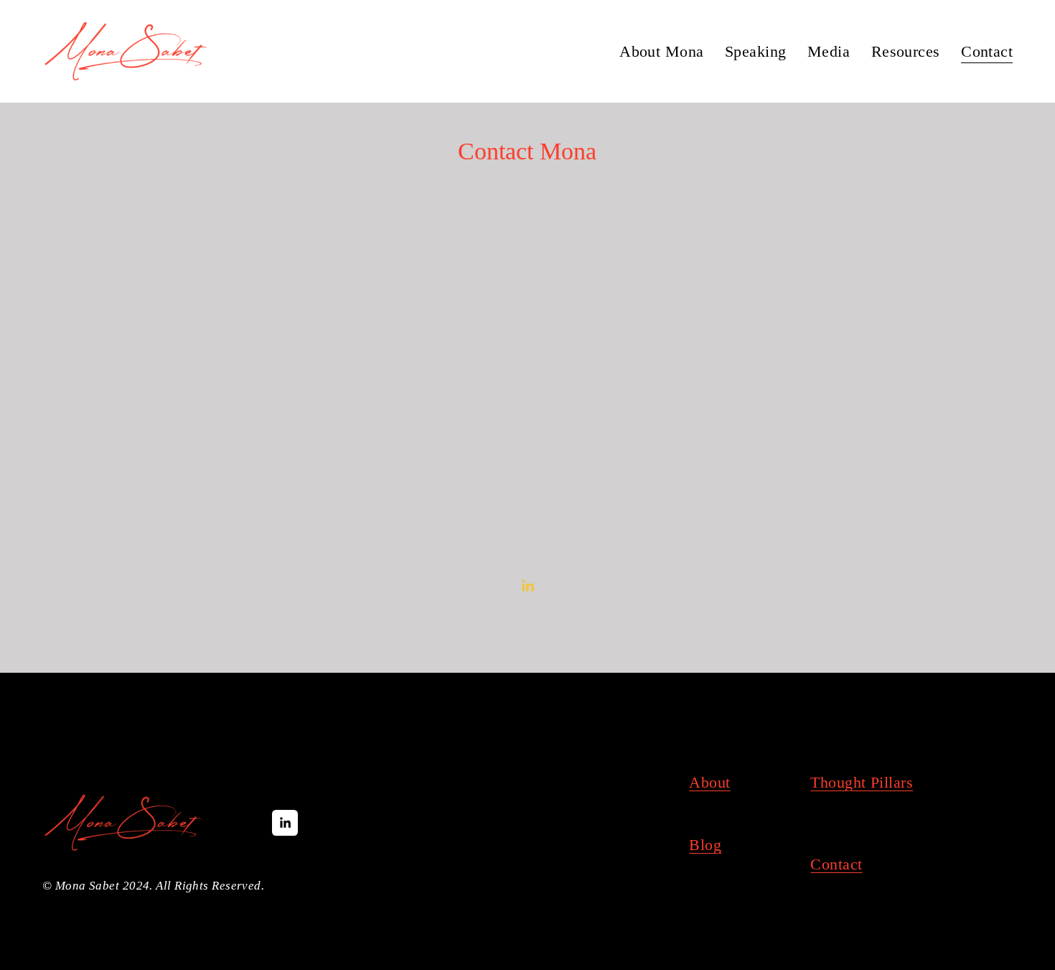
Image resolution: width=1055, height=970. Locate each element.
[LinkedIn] (527, 586)
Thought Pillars (861, 782)
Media (828, 51)
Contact (987, 51)
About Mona (661, 51)
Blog (705, 845)
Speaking (756, 51)
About (709, 782)
